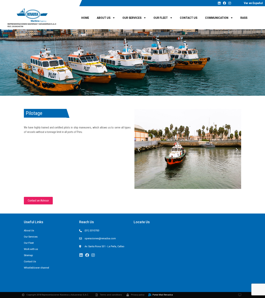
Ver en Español (253, 3)
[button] (138, 149)
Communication (216, 17)
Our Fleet (160, 17)
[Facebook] (224, 3)
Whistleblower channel (36, 267)
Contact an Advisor (38, 200)
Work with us (31, 249)
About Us (103, 17)
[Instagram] (229, 3)
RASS (243, 17)
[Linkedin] (219, 3)
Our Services (131, 17)
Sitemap (28, 255)
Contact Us (188, 17)
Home (85, 17)
